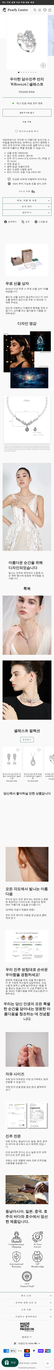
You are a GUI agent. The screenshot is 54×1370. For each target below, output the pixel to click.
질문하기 (27, 212)
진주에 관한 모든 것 (26, 1302)
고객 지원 (26, 1309)
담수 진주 (12, 155)
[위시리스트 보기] (45, 9)
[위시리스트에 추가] (17, 750)
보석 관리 (27, 206)
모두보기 (27, 740)
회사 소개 (26, 1295)
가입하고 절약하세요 (26, 1316)
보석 (40, 139)
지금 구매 (27, 122)
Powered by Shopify (27, 1368)
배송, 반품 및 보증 (27, 200)
